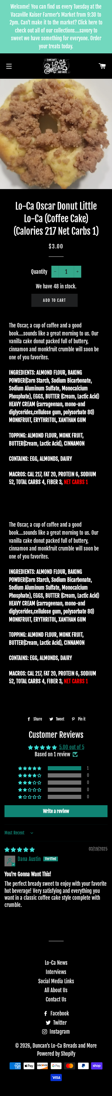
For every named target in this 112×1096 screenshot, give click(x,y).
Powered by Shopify (56, 1054)
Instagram (59, 1032)
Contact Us (56, 999)
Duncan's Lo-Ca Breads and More (65, 1046)
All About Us (56, 990)
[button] (30, 768)
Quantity (39, 272)
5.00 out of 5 (71, 747)
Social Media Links (56, 981)
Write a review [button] (56, 811)
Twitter (59, 1023)
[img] (19, 849)
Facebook (59, 1013)
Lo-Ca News (56, 963)
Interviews (56, 972)
